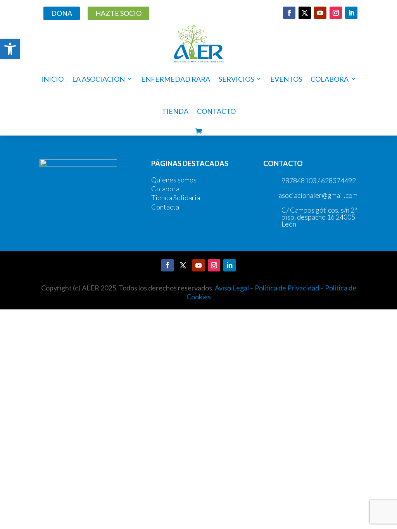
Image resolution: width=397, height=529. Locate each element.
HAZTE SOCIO (118, 13)
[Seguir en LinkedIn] (351, 13)
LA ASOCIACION (98, 79)
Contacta (165, 207)
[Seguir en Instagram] (336, 13)
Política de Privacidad (287, 287)
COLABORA (330, 79)
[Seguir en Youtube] (320, 13)
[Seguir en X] (305, 13)
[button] (10, 49)
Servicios (236, 79)
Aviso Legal (232, 287)
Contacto (216, 111)
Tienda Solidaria (175, 197)
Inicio (52, 79)
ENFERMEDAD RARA (175, 79)
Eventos (286, 79)
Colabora (165, 188)
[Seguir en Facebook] (289, 13)
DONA (61, 13)
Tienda (175, 111)
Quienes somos (174, 179)
